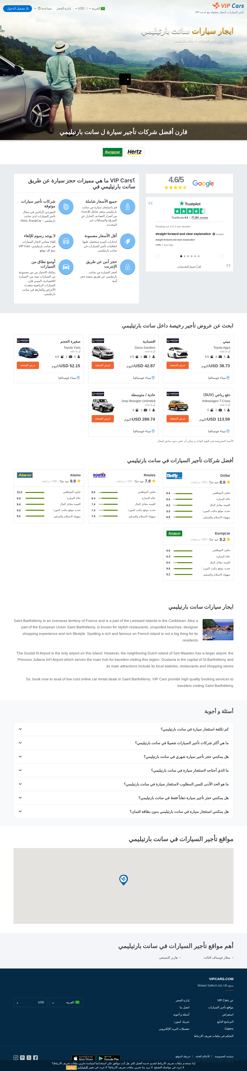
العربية (96, 8)
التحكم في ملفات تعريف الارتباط (213, 1036)
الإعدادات (83, 1067)
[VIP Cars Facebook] (35, 1059)
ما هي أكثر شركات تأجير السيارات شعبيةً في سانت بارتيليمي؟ (182, 742)
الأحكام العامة (202, 1056)
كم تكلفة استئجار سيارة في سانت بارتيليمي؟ (195, 729)
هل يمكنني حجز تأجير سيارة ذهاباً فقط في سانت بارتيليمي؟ (184, 797)
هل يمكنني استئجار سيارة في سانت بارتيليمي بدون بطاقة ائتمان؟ (179, 811)
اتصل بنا (184, 1007)
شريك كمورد (181, 1021)
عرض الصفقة (177, 365)
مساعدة (46, 8)
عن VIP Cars (225, 1000)
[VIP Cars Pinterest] (22, 1059)
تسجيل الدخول (16, 8)
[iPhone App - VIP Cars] (83, 1058)
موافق (71, 1067)
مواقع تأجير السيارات (220, 1007)
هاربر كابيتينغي (168, 957)
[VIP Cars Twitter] (29, 1059)
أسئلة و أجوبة (181, 1014)
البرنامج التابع (225, 1021)
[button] (123, 880)
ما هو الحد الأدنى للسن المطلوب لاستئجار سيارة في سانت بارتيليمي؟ (176, 784)
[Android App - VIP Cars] (109, 1058)
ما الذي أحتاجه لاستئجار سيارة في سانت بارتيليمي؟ (190, 770)
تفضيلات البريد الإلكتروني (174, 1028)
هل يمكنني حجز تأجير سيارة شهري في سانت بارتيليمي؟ (186, 756)
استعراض (227, 1014)
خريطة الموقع (183, 1056)
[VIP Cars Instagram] (16, 1059)
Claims (229, 1028)
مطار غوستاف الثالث (217, 957)
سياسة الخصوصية (224, 1056)
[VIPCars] (231, 41)
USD (81, 8)
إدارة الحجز (64, 8)
